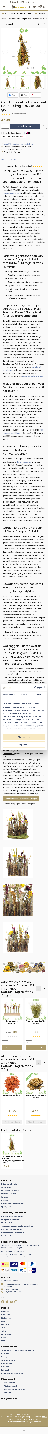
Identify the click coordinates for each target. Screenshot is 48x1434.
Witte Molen (6, 1334)
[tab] (7, 166)
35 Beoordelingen (18, 114)
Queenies (5, 1311)
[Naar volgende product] (44, 24)
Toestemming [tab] (9, 695)
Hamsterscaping (24, 462)
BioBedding (6, 1318)
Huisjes (4, 1200)
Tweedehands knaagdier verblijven (17, 1226)
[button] (3, 7)
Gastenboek (6, 1363)
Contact (5, 1353)
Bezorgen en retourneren (12, 1251)
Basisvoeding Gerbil (10, 1190)
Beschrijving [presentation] (8, 166)
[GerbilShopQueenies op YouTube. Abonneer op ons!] (11, 1302)
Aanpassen (22, 744)
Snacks (4, 1197)
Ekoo (3, 1321)
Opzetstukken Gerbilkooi (12, 1216)
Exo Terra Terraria (9, 1236)
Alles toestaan (24, 737)
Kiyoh (44, 1417)
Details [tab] (24, 695)
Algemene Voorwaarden (12, 1373)
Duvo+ (4, 1337)
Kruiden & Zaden (8, 1194)
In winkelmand (12, 1048)
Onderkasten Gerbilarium (12, 1232)
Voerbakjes (6, 1187)
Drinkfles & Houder (9, 1184)
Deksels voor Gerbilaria (11, 1229)
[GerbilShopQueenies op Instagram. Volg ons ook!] (15, 1302)
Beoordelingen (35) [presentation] (23, 166)
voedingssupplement (12, 193)
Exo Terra (5, 1324)
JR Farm (4, 1328)
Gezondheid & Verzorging (12, 1203)
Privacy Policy (7, 1370)
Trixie (3, 1331)
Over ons (5, 1367)
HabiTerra (5, 1315)
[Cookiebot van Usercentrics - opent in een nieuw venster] (34, 687)
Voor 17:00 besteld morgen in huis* (18, 13)
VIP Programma (8, 1360)
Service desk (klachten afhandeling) (17, 1350)
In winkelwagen (24, 126)
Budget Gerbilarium (10, 1219)
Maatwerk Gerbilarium (11, 1223)
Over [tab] (39, 695)
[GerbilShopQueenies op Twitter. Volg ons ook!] (7, 1302)
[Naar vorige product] (38, 24)
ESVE (3, 1341)
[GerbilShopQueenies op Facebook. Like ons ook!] (3, 1302)
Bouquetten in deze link (32, 376)
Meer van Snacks (8, 159)
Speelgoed (6, 1207)
